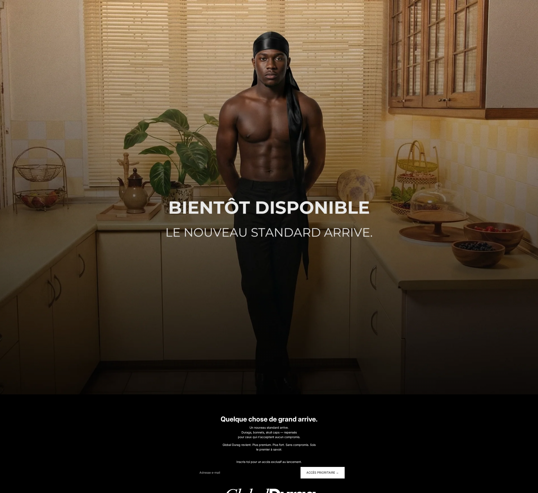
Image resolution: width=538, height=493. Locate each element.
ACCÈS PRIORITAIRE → (322, 472)
